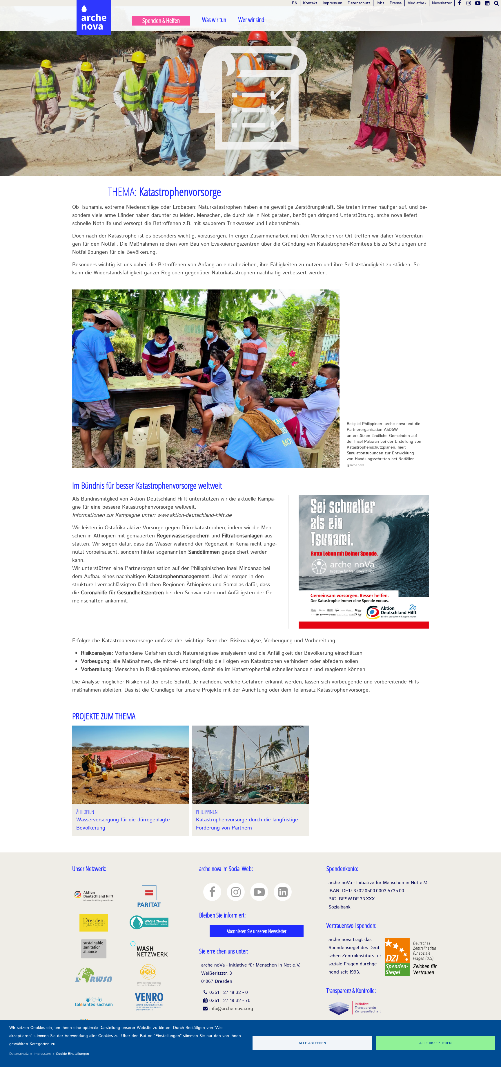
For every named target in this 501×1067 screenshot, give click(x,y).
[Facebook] (459, 3)
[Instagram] (468, 3)
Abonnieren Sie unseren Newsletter (256, 931)
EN (294, 3)
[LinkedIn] (487, 3)
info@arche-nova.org (231, 1008)
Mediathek (416, 3)
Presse (396, 3)
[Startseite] (94, 6)
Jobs (380, 3)
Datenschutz (359, 3)
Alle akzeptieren (435, 1043)
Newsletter (442, 3)
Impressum (332, 3)
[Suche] (496, 3)
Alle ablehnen (312, 1043)
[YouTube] (477, 3)
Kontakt (310, 3)
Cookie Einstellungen (72, 1053)
